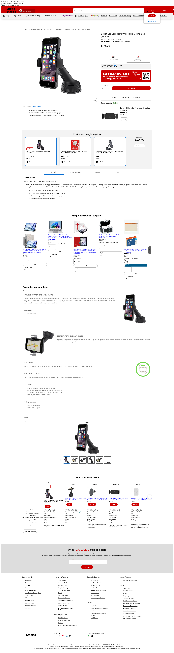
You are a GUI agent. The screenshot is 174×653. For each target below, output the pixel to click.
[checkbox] (41, 162)
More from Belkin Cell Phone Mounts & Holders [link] (77, 29)
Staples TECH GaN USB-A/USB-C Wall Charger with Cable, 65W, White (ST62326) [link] (74, 152)
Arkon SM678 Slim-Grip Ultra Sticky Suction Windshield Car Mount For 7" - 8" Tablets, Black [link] (109, 152)
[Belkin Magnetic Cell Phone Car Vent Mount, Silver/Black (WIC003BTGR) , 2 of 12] (98, 492)
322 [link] (68, 156)
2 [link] (130, 253)
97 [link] (126, 112)
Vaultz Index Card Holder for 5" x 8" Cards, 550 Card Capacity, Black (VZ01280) (109, 236)
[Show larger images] (95, 100)
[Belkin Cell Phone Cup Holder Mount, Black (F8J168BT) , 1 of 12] (76, 492)
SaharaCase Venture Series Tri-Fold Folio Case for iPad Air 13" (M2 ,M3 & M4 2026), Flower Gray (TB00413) (35, 251)
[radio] (113, 58)
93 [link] (33, 156)
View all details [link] (37, 106)
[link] (29, 2)
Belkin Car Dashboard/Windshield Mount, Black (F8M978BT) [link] (38, 152)
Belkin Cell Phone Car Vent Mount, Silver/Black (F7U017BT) (135, 109)
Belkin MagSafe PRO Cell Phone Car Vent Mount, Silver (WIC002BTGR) (141, 499)
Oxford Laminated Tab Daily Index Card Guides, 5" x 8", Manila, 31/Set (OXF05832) (135, 251)
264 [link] (141, 510)
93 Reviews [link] (116, 41)
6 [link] (105, 239)
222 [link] (76, 510)
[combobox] (108, 10)
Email (71, 560)
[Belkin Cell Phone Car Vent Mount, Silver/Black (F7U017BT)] (110, 116)
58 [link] (97, 510)
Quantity (106, 85)
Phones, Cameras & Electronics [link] (36, 29)
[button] (142, 11)
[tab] (54, 172)
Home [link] (25, 29)
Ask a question (125, 41)
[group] (35, 249)
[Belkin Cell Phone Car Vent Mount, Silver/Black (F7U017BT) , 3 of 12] (119, 492)
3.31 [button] (102, 41)
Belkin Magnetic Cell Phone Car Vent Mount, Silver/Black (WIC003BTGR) (97, 499)
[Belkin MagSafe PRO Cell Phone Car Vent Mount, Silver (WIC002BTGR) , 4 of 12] (141, 492)
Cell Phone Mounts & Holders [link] (54, 29)
